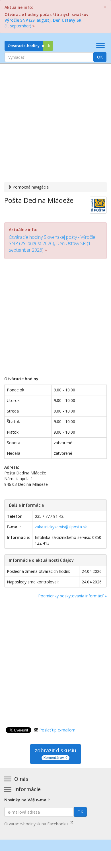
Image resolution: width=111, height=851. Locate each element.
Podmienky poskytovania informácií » (72, 596)
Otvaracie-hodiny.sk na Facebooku (37, 823)
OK (100, 57)
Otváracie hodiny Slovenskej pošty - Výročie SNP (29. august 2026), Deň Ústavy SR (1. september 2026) (52, 243)
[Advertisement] (55, 123)
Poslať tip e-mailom (57, 730)
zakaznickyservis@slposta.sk (61, 526)
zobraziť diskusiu (55, 753)
